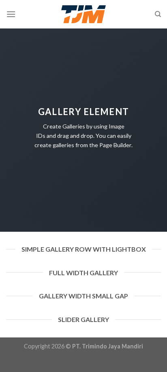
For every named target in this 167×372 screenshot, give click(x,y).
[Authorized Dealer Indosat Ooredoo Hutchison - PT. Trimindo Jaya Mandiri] (83, 14)
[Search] (158, 14)
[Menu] (11, 14)
